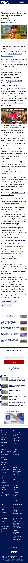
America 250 (4, 432)
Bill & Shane (15, 494)
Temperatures (16, 440)
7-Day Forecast (16, 432)
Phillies (2, 477)
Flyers (2, 475)
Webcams (15, 476)
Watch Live (21, 2)
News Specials (16, 474)
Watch (15, 467)
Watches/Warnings (17, 442)
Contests (3, 487)
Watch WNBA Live (17, 539)
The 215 (15, 497)
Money (3, 504)
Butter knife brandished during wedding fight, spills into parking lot (10, 328)
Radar (14, 438)
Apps (2, 520)
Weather (15, 431)
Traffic (2, 456)
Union (2, 480)
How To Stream (16, 469)
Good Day (4, 449)
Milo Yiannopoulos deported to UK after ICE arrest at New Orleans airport (9, 316)
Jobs (2, 531)
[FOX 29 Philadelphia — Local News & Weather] (5, 2)
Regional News (17, 504)
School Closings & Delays (17, 435)
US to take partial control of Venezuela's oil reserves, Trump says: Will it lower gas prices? (10, 340)
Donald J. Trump (16, 454)
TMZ (2, 492)
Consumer (3, 507)
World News (3, 444)
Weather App (16, 443)
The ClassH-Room (5, 491)
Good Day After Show (6, 451)
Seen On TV (3, 461)
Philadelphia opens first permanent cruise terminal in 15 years (17, 392)
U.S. (15, 301)
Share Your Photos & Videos (5, 496)
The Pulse (15, 500)
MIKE (14, 489)
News (2, 431)
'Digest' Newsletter (5, 454)
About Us (4, 518)
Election (14, 451)
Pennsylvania (4, 436)
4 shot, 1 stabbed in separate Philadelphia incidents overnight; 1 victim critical (10, 334)
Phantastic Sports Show (5, 470)
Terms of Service (15, 369)
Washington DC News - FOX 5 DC (18, 514)
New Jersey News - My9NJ (17, 508)
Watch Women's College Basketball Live (17, 536)
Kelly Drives (15, 495)
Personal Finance (5, 511)
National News (4, 442)
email (19, 548)
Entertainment (17, 20)
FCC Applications (4, 525)
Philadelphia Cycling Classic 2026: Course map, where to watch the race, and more (17, 398)
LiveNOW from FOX (17, 472)
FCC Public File (4, 523)
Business (3, 506)
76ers (2, 479)
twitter (11, 548)
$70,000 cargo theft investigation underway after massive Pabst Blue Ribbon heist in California (8, 322)
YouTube (15, 479)
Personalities (4, 528)
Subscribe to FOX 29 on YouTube (12, 412)
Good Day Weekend (5, 452)
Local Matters (16, 481)
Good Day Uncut (4, 462)
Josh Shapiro (15, 456)
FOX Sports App (4, 482)
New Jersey (3, 437)
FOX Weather (16, 437)
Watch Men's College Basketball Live (17, 533)
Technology (3, 512)
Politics (15, 449)
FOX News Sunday (5, 445)
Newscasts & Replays (17, 471)
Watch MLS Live (16, 540)
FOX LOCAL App (16, 506)
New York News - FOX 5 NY (17, 511)
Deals (2, 509)
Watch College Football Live (16, 524)
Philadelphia (3, 434)
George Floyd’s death (10, 271)
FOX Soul (15, 477)
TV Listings (3, 529)
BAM (14, 491)
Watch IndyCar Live (17, 530)
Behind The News (17, 492)
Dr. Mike (3, 464)
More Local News (5, 440)
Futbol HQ (3, 472)
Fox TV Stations (11, 20)
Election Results (16, 452)
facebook (9, 548)
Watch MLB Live (16, 526)
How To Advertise (5, 526)
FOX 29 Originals (15, 486)
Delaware (3, 439)
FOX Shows (3, 489)
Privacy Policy (15, 368)
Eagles (2, 474)
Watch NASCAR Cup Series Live (17, 528)
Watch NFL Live (16, 521)
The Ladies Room (17, 499)
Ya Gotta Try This (5, 459)
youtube (16, 548)
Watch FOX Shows (5, 494)
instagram (14, 548)
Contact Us (3, 521)
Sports (3, 467)
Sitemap (3, 533)
